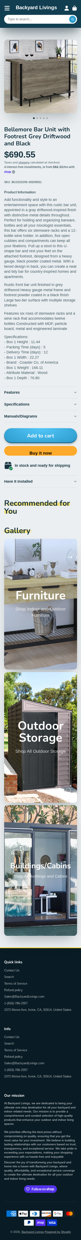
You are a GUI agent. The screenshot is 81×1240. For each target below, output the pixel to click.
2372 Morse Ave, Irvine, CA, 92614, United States (37, 1009)
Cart (74, 8)
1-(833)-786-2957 (16, 1003)
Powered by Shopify (58, 1232)
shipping (23, 162)
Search (9, 977)
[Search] (72, 19)
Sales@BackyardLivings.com (24, 996)
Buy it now (40, 453)
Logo (36, 8)
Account (66, 8)
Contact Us (12, 970)
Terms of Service (15, 983)
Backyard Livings (33, 1232)
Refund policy (13, 990)
